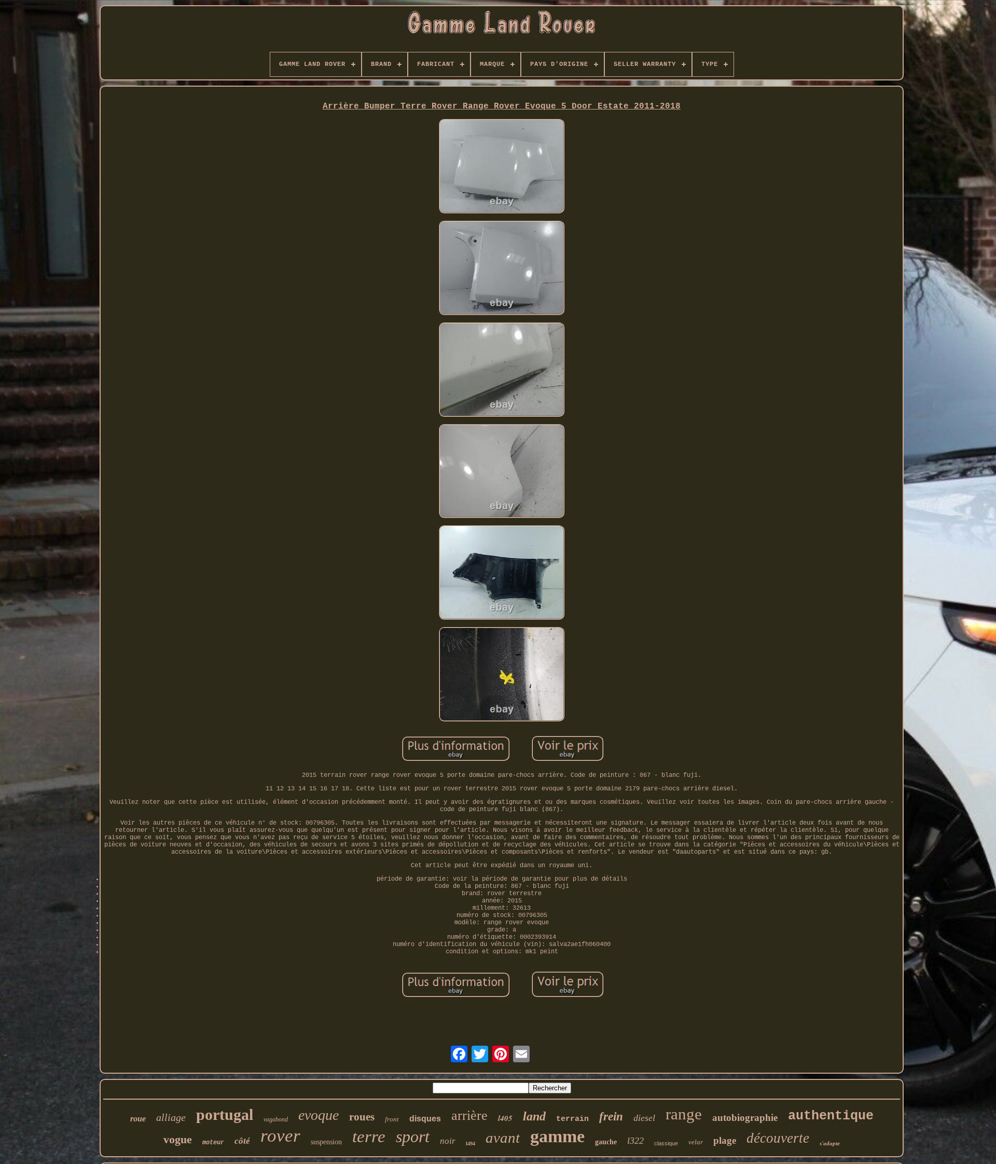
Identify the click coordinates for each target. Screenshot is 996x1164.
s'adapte (830, 1143)
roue (138, 1118)
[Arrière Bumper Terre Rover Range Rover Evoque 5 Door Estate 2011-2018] (501, 167)
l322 (635, 1140)
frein (611, 1116)
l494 (470, 1143)
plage (724, 1140)
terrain (572, 1119)
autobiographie (745, 1117)
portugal (224, 1114)
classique (666, 1143)
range (684, 1114)
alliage (171, 1117)
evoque (318, 1115)
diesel (644, 1118)
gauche (606, 1142)
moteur (213, 1142)
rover (280, 1136)
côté (242, 1141)
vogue (177, 1139)
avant (503, 1137)
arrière (469, 1115)
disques (425, 1118)
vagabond (276, 1119)
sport (413, 1136)
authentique (831, 1116)
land (534, 1116)
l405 (505, 1118)
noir (447, 1141)
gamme (557, 1136)
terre (368, 1136)
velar (695, 1142)
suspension (326, 1142)
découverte (777, 1138)
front (392, 1119)
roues (362, 1117)
